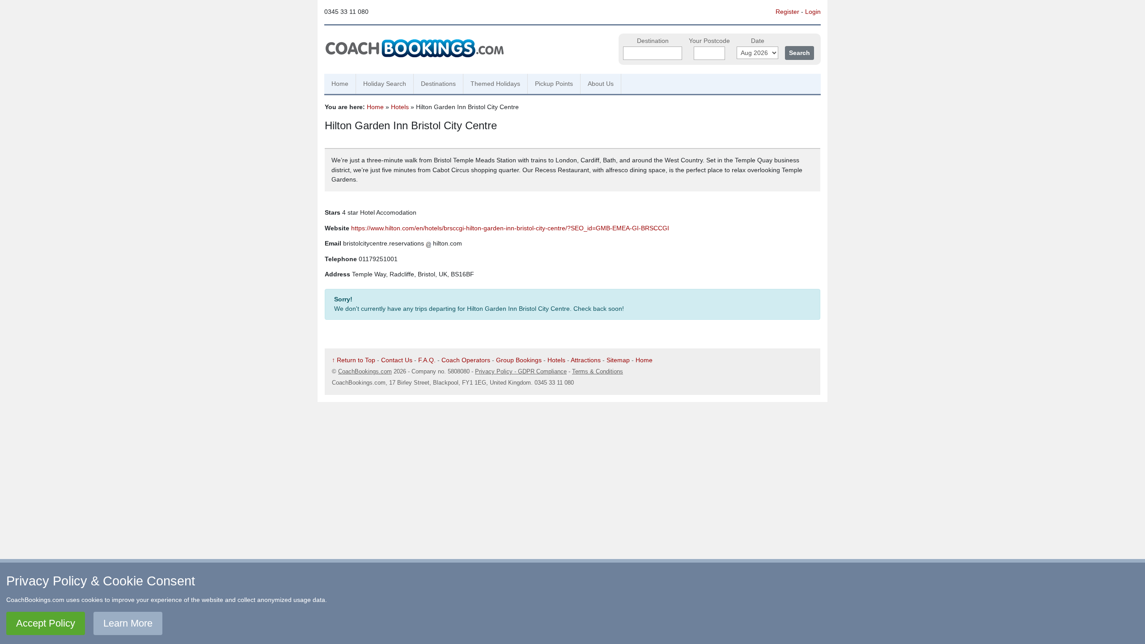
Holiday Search (384, 83)
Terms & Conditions (597, 371)
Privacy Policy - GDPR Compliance (521, 371)
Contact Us (396, 360)
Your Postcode (709, 41)
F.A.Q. (427, 360)
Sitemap (618, 360)
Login (813, 11)
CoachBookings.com (365, 371)
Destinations (438, 83)
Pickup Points (554, 83)
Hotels (400, 106)
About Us (601, 83)
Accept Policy (45, 623)
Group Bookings (519, 360)
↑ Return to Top (353, 360)
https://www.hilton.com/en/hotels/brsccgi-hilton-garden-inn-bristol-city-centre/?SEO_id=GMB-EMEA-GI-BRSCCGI (510, 228)
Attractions (586, 360)
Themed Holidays (495, 83)
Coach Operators (465, 360)
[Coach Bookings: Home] (414, 47)
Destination (653, 41)
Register (787, 11)
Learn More (128, 623)
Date (757, 41)
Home (339, 83)
